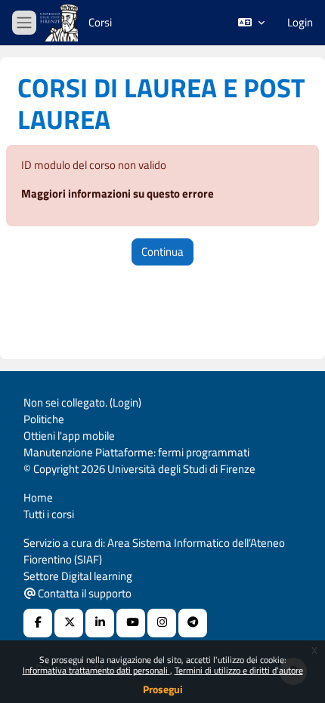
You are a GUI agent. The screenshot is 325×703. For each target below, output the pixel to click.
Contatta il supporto (84, 593)
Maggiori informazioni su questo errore (117, 193)
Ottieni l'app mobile (69, 435)
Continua (162, 251)
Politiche (43, 419)
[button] (251, 22)
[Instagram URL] (161, 623)
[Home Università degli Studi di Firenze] (60, 23)
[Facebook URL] (37, 623)
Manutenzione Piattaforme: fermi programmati (136, 452)
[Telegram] (192, 623)
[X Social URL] (68, 623)
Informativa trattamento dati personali (96, 670)
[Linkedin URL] (99, 623)
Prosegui (163, 689)
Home (38, 497)
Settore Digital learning (77, 576)
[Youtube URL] (130, 623)
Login (300, 22)
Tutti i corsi (48, 514)
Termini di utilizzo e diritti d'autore (239, 670)
